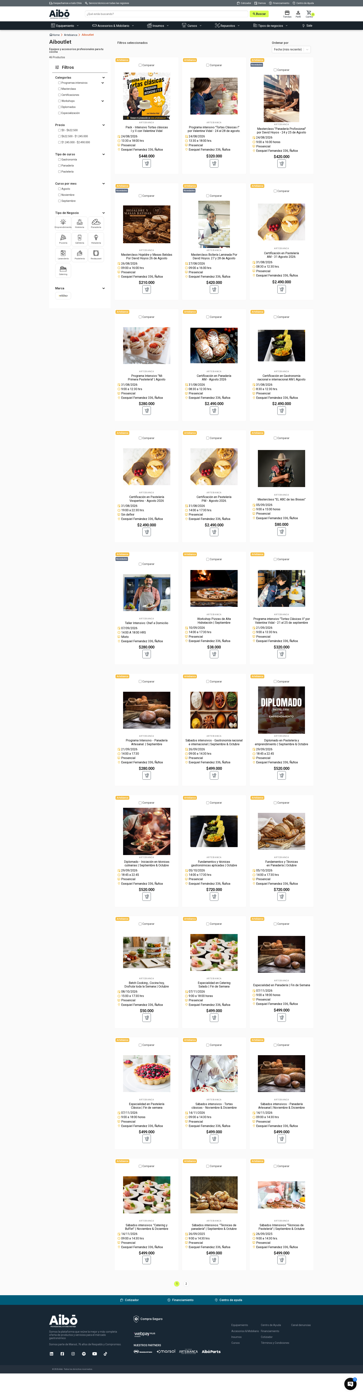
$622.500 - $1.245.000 (74, 136)
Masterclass (68, 88)
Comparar (148, 65)
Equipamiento (239, 1325)
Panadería (67, 165)
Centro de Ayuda (271, 1325)
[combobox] (274, 49)
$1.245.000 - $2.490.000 (75, 142)
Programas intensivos (74, 82)
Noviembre (67, 194)
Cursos (235, 1342)
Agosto (65, 188)
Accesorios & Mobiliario (245, 1331)
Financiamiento (270, 1331)
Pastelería (67, 171)
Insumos (236, 1336)
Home (56, 35)
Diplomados (68, 106)
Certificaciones (70, 94)
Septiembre (68, 200)
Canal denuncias (301, 1325)
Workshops (68, 100)
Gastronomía (69, 159)
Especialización (70, 113)
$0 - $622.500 (69, 130)
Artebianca (72, 34)
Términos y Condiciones (275, 1342)
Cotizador (267, 1336)
